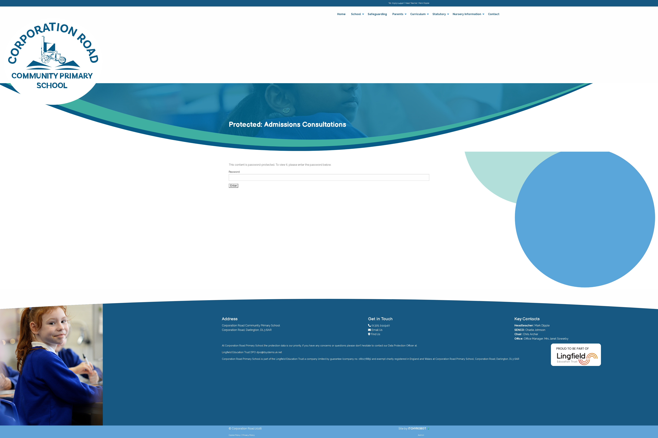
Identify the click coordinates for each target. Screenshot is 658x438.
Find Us (375, 334)
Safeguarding (377, 14)
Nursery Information (467, 14)
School (356, 14)
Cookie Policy (234, 435)
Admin (421, 435)
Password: (234, 171)
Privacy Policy (248, 435)
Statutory (439, 14)
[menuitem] (341, 14)
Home (341, 14)
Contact (493, 14)
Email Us (376, 330)
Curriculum (418, 14)
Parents (397, 14)
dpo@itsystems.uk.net (269, 352)
